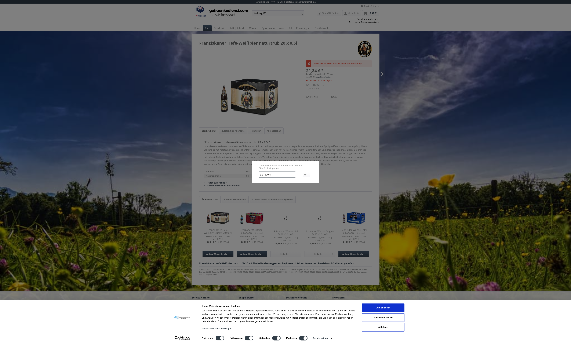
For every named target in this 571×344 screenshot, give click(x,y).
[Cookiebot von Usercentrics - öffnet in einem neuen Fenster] (182, 338)
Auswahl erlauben (383, 317)
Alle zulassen (383, 307)
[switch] (249, 338)
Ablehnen (383, 327)
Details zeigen (320, 338)
